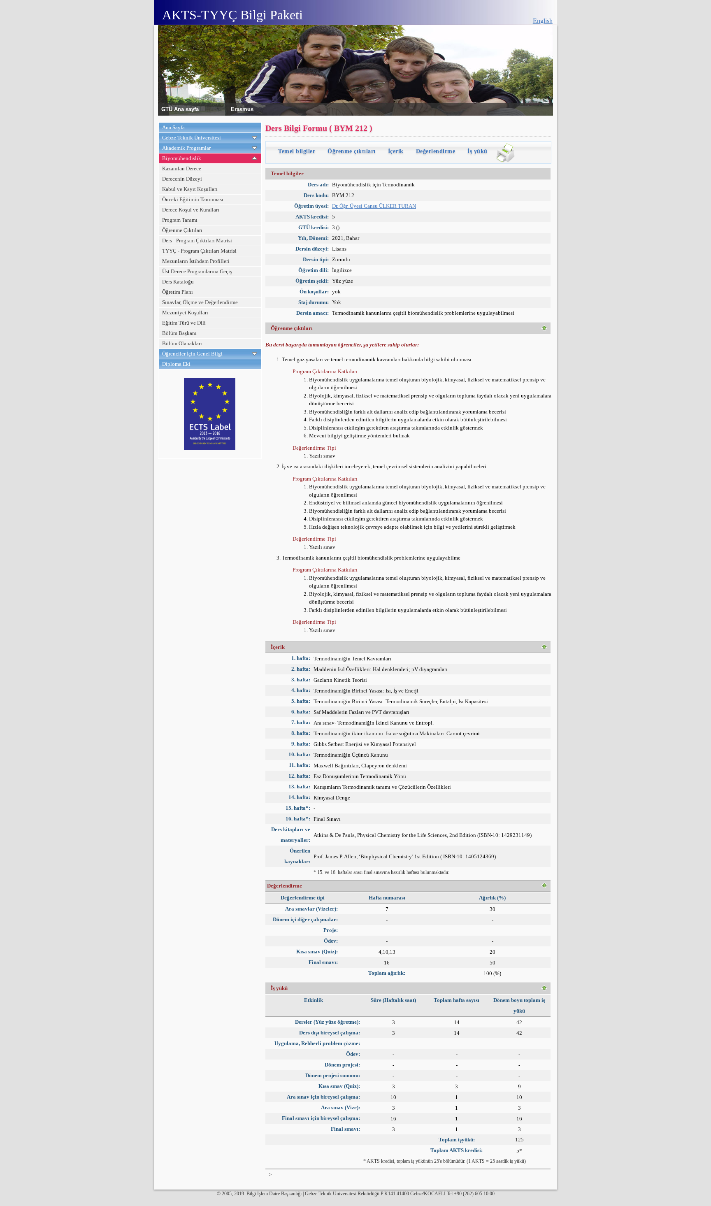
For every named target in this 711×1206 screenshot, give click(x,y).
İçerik (396, 151)
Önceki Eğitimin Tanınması (192, 199)
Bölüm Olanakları (182, 343)
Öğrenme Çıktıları (182, 230)
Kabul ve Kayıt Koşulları (190, 189)
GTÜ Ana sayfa (180, 109)
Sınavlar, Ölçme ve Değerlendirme (200, 302)
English (543, 20)
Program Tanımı (180, 220)
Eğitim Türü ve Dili (184, 323)
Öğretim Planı (177, 292)
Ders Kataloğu (178, 282)
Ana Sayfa (173, 127)
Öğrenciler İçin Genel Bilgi (192, 354)
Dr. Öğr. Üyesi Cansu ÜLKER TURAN (374, 206)
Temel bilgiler (296, 151)
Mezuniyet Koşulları (185, 312)
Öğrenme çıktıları (352, 151)
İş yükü (477, 151)
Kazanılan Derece (181, 168)
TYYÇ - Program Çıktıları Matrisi (199, 251)
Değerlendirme (435, 151)
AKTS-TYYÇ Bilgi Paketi (232, 14)
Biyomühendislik (181, 158)
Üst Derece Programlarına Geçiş (197, 271)
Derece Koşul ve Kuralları (190, 210)
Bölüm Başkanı (179, 333)
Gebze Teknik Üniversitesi (191, 138)
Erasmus (242, 109)
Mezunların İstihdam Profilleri (196, 261)
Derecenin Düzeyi (182, 179)
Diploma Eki (176, 364)
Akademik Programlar (186, 148)
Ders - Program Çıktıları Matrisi (197, 240)
